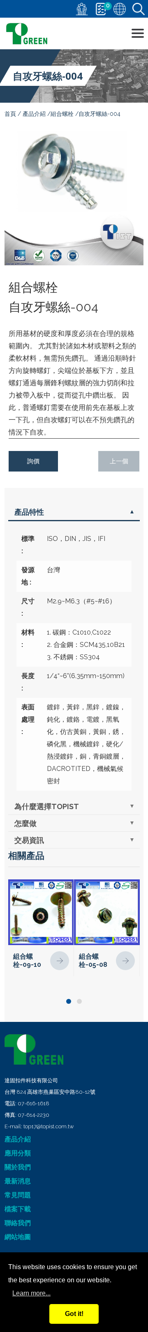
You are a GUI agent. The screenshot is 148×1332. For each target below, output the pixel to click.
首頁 (10, 113)
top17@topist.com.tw (48, 1126)
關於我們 (18, 1167)
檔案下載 (18, 1209)
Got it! (74, 1313)
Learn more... (31, 1293)
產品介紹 (34, 113)
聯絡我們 (18, 1223)
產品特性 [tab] (29, 512)
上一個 (119, 461)
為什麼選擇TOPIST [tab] (46, 806)
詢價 (33, 461)
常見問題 (18, 1195)
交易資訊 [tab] (29, 840)
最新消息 (18, 1181)
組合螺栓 (62, 113)
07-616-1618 (33, 1103)
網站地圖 (18, 1237)
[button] (68, 1001)
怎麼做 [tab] (25, 823)
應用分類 (18, 1153)
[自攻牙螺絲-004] (74, 196)
